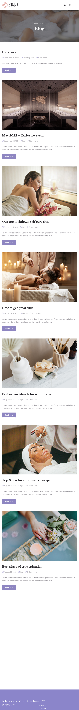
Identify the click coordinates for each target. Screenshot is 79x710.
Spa (23, 141)
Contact (43, 705)
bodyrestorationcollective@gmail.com (20, 701)
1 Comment (42, 58)
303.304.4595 (8, 705)
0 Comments (34, 227)
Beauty (25, 313)
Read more (9, 70)
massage (43, 708)
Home (36, 23)
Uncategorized (28, 58)
